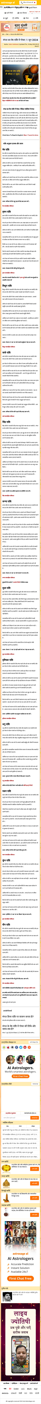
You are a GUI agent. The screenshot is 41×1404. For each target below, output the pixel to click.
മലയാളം (5, 1393)
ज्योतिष (15, 18)
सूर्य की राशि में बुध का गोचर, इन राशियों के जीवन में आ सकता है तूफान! (21, 1130)
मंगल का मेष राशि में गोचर (17, 34)
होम (3, 34)
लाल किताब (6, 1383)
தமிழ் (23, 1389)
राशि (35, 18)
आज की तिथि (6, 7)
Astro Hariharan (13, 44)
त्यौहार (33, 1126)
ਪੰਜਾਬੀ (37, 1393)
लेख (7, 1126)
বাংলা (25, 1393)
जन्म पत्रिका (14, 7)
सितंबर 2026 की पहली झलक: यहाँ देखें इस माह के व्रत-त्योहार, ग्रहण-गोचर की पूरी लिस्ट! (21, 1157)
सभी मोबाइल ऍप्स (34, 1042)
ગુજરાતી (13, 1393)
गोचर (26, 18)
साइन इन (31, 12)
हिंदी (10, 1389)
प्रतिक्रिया (15, 1383)
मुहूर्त (5, 18)
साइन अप (37, 12)
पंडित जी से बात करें (27, 2)
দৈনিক (31, 1393)
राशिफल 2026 (24, 7)
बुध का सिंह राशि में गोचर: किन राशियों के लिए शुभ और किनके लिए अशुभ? (21, 1143)
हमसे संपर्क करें (34, 1383)
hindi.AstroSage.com (29, 1401)
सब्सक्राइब (35, 1084)
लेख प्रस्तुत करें (24, 1383)
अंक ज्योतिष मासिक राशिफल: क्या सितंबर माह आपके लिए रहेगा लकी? (21, 1139)
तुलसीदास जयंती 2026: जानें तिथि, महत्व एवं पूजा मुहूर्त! (18, 1152)
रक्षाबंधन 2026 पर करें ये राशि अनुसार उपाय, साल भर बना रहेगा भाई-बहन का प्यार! (21, 1148)
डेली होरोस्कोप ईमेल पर (30, 1113)
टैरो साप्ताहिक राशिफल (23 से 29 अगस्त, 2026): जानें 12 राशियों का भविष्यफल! (21, 1134)
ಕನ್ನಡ (35, 1389)
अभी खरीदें (34, 1169)
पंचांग (20, 1126)
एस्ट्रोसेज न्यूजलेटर (11, 1113)
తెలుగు (29, 1389)
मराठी (20, 1393)
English (16, 1389)
